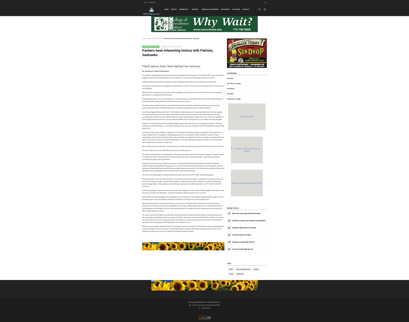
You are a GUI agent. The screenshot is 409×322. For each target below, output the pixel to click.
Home (144, 38)
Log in (145, 2)
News (167, 9)
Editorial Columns (234, 83)
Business (230, 78)
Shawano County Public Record (243, 242)
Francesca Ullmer (234, 99)
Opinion (195, 9)
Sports (174, 9)
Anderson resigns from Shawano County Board (249, 220)
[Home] (151, 11)
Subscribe (152, 2)
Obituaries (225, 9)
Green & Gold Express (210, 9)
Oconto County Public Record (242, 249)
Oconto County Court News (241, 235)
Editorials (231, 88)
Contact (245, 9)
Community (183, 9)
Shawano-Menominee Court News (244, 228)
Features (230, 94)
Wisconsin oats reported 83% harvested (246, 213)
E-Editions (236, 9)
